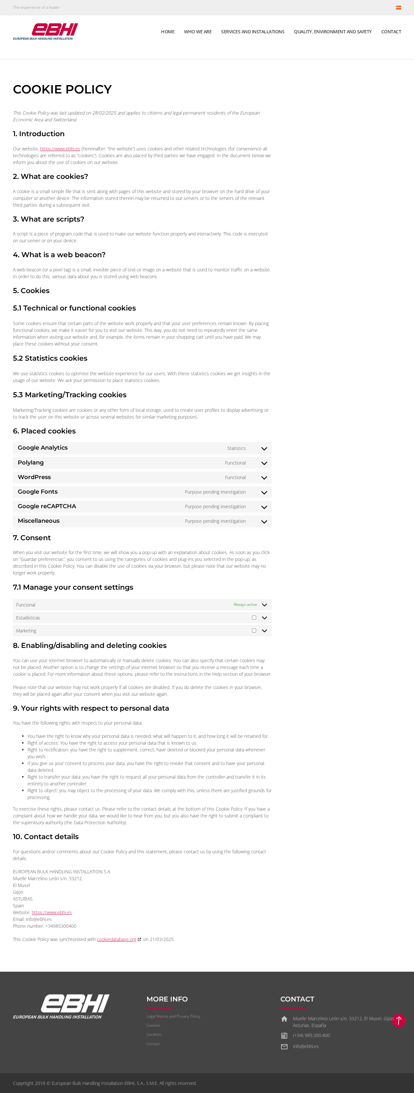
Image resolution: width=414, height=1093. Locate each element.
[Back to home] (46, 31)
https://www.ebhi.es (60, 149)
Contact (391, 31)
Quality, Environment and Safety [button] (333, 31)
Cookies (153, 1025)
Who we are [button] (198, 31)
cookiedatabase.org (116, 939)
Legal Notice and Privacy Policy (174, 1016)
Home (167, 31)
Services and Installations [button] (252, 31)
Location (154, 1034)
